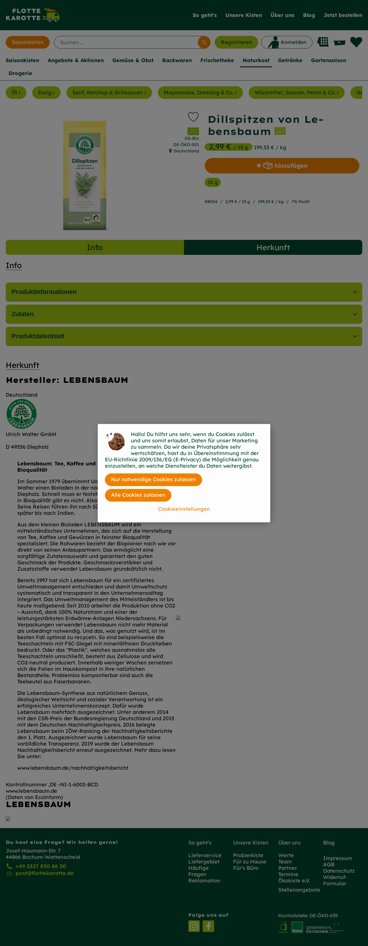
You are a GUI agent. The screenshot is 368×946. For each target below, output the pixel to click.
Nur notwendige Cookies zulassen (153, 479)
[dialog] (184, 473)
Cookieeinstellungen (184, 509)
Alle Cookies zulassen (138, 495)
